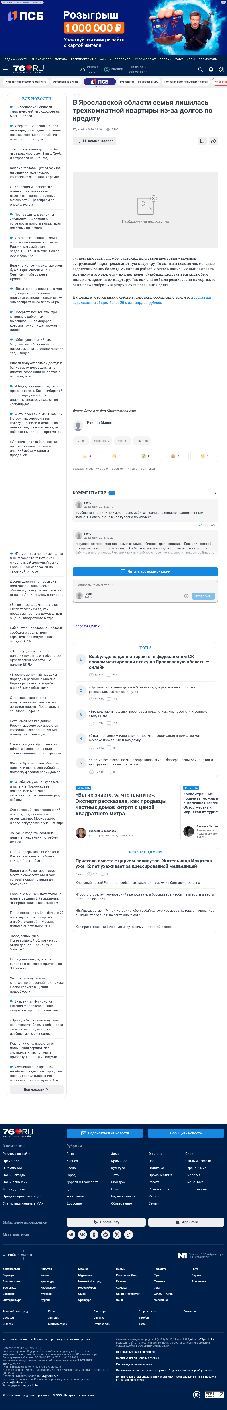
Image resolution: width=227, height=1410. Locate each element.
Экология (192, 1175)
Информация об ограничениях (135, 1351)
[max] (105, 1234)
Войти (88, 597)
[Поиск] (200, 69)
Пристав (142, 440)
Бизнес (72, 1161)
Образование (121, 1203)
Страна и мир (195, 1168)
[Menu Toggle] (5, 69)
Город (71, 1175)
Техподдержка (14, 1189)
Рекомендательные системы (134, 1364)
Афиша (105, 59)
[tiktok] (128, 1234)
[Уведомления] (211, 69)
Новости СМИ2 (86, 626)
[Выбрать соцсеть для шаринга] (213, 141)
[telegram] (71, 1234)
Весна (71, 1168)
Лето (115, 1175)
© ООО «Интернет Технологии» (73, 1395)
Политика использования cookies (137, 1358)
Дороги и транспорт (82, 1182)
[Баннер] (99, 82)
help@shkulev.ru (31, 1385)
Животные (75, 1196)
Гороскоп (123, 59)
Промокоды (208, 59)
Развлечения (159, 1189)
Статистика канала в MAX (23, 1203)
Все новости (36, 98)
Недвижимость (15, 59)
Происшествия (160, 1175)
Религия (155, 1196)
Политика (156, 1168)
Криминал (119, 1161)
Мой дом (118, 1182)
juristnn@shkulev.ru (14, 1382)
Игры (190, 59)
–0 (213, 525)
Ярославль (101, 440)
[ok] (94, 1234)
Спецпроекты (196, 1189)
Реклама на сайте (16, 1154)
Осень (153, 1161)
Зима (115, 1154)
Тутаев (80, 440)
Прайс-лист (12, 1161)
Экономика (194, 1182)
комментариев (97, 141)
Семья (154, 1203)
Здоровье (74, 1203)
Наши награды (14, 1175)
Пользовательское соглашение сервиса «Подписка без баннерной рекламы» (165, 1370)
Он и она (155, 1154)
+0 (200, 525)
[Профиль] (221, 69)
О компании (12, 1168)
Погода (61, 59)
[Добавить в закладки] (202, 141)
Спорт (190, 1154)
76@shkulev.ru (50, 1376)
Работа (154, 1182)
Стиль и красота (198, 1161)
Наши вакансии (15, 1182)
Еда (69, 1189)
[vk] (82, 1234)
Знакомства (41, 59)
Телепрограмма (84, 59)
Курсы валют (145, 59)
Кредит (122, 440)
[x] (117, 1234)
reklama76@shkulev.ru (203, 1339)
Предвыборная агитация (22, 1196)
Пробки (165, 59)
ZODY (179, 59)
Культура (118, 1168)
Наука (115, 1189)
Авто (70, 1154)
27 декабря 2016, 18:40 (87, 129)
